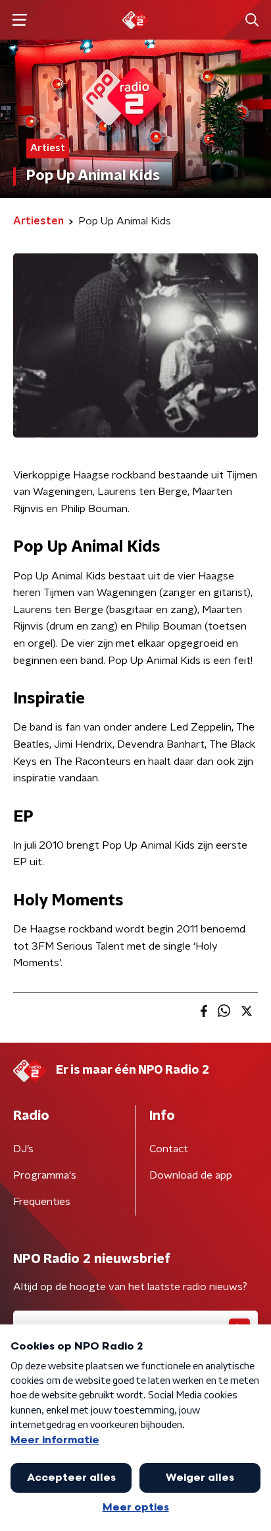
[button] (19, 20)
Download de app (190, 1175)
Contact (168, 1149)
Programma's (44, 1175)
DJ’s (23, 1149)
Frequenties (41, 1201)
